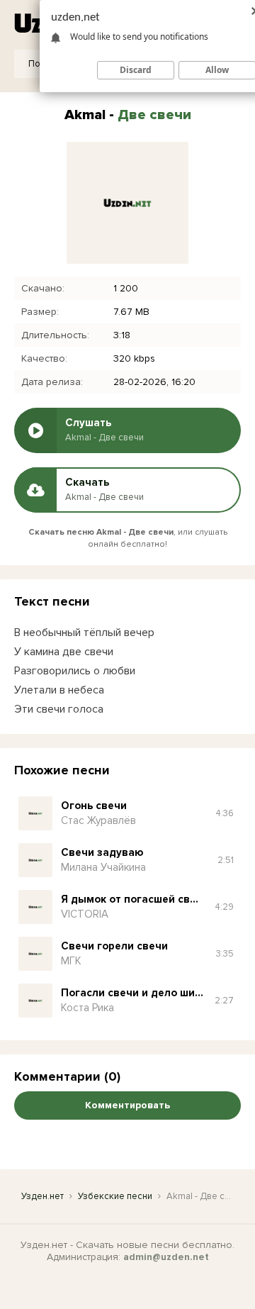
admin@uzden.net (166, 1257)
